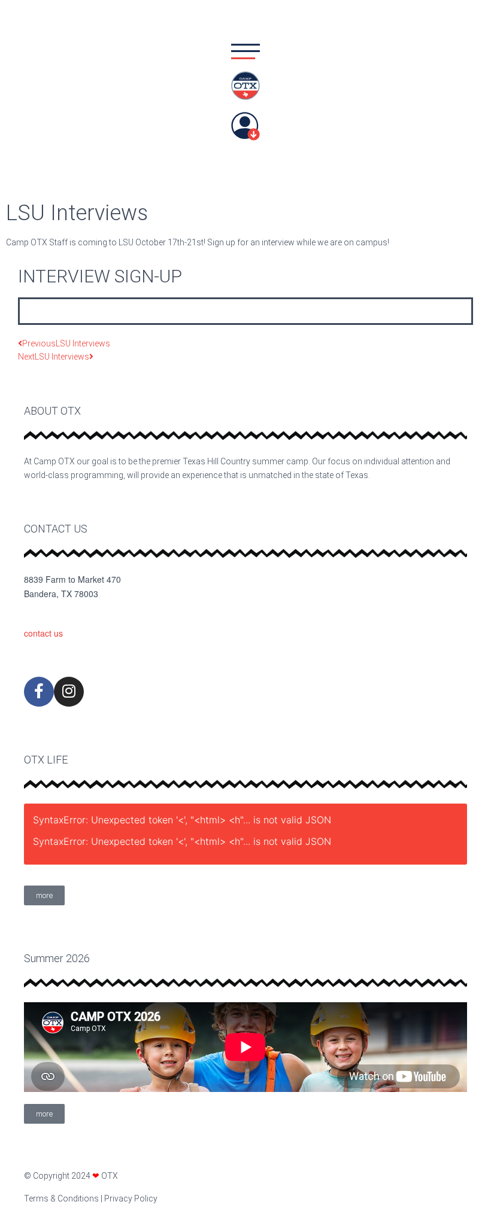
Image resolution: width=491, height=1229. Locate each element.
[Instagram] (69, 692)
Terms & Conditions (61, 1198)
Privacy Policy (130, 1198)
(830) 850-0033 (53, 614)
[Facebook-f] (39, 692)
